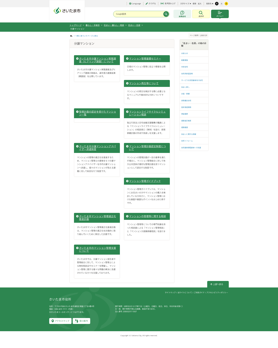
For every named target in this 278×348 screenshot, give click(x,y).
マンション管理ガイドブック (145, 181)
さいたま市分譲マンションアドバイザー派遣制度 (97, 147)
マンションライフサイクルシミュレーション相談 (147, 113)
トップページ (76, 25)
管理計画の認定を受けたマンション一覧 (97, 113)
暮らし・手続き (93, 25)
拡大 (199, 3)
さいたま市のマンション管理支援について (97, 249)
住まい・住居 (134, 25)
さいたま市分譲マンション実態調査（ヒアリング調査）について (97, 60)
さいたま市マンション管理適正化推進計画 (97, 217)
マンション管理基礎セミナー (145, 58)
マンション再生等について (144, 83)
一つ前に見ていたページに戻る (86, 36)
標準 (194, 3)
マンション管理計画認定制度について (147, 147)
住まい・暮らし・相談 (114, 25)
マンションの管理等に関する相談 (147, 216)
